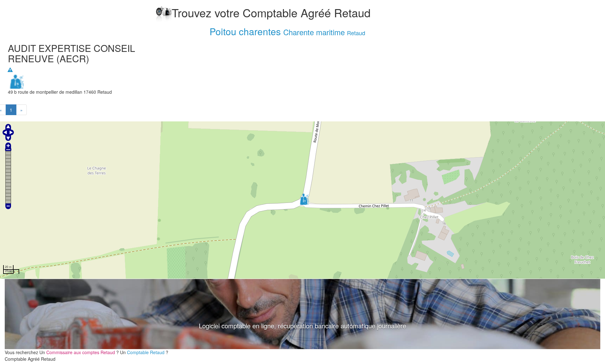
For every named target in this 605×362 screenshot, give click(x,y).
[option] (302, 314)
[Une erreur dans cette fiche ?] (10, 70)
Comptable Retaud (146, 352)
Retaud (356, 33)
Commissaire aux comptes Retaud (81, 352)
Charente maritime (314, 31)
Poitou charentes (245, 31)
